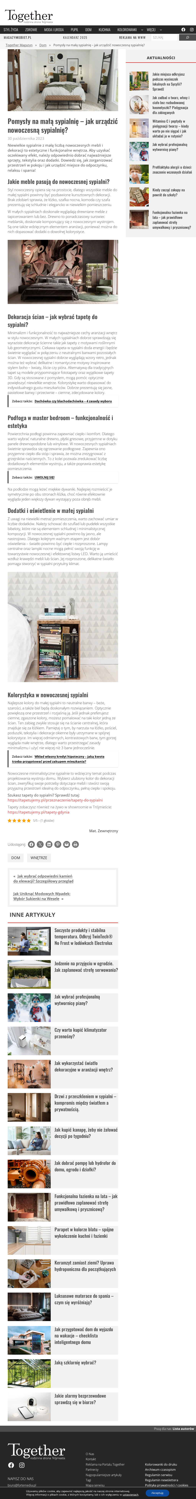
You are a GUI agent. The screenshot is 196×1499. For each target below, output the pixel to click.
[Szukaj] (187, 37)
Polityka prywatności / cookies (166, 1485)
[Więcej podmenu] (161, 29)
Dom (43, 45)
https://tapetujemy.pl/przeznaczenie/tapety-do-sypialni (55, 800)
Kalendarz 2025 (75, 37)
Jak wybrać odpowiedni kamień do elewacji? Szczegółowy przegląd (43, 878)
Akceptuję (157, 1493)
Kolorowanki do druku (161, 1464)
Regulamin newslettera (161, 1480)
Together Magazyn (19, 45)
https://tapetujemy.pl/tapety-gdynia (38, 812)
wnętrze (39, 857)
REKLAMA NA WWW (132, 37)
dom (15, 857)
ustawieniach (130, 1495)
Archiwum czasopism (160, 1469)
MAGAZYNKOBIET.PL (18, 37)
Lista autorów (183, 1429)
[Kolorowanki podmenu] (142, 29)
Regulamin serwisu (158, 1475)
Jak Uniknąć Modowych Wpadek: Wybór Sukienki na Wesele (41, 896)
